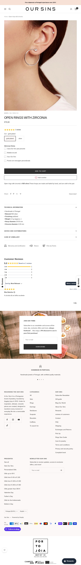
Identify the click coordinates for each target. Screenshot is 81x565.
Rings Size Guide (61, 437)
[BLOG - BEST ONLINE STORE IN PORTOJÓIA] (40, 540)
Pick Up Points (51, 246)
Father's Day (8, 496)
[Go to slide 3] (41, 379)
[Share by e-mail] (20, 194)
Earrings (32, 407)
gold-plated (10, 138)
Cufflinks (33, 422)
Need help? (73, 194)
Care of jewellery (12, 237)
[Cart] (76, 9)
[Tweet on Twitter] (17, 194)
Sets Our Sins (8, 466)
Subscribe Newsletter (62, 395)
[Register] (61, 470)
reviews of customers (62, 414)
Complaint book (60, 452)
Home (6, 16)
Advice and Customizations (15, 231)
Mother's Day (8, 504)
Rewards (58, 410)
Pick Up (57, 433)
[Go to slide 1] (37, 379)
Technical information (13, 207)
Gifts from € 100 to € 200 (12, 481)
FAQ (56, 422)
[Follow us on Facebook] (7, 420)
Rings (32, 403)
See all (6, 462)
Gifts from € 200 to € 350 (12, 485)
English (22, 511)
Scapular (33, 414)
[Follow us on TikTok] (7, 425)
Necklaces (33, 410)
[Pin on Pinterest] (13, 194)
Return (36, 246)
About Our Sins (60, 407)
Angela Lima (8, 401)
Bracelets (33, 418)
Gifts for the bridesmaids (12, 500)
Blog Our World (60, 403)
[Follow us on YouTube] (19, 420)
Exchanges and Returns (63, 429)
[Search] (10, 9)
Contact (58, 418)
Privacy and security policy (64, 449)
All (30, 395)
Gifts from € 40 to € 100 (12, 477)
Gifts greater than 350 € (12, 489)
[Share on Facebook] (10, 194)
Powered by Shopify (18, 517)
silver (20, 138)
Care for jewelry (60, 441)
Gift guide (58, 399)
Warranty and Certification (16, 246)
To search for (34, 426)
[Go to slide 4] (43, 379)
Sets (31, 399)
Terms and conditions (62, 445)
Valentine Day (8, 492)
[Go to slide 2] (39, 379)
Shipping (58, 426)
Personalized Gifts (10, 469)
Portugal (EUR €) (10, 511)
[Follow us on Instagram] (13, 420)
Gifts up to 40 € (9, 473)
